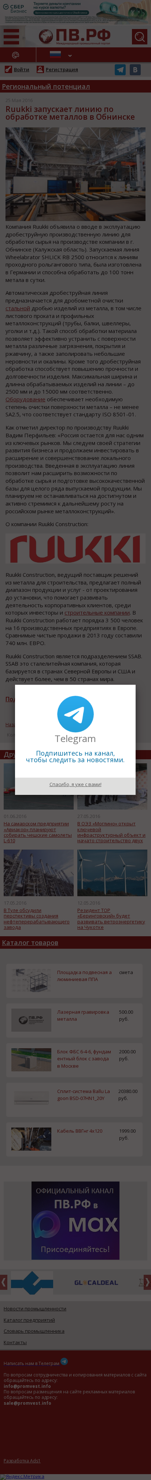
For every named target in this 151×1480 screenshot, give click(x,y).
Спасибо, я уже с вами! (75, 784)
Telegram (75, 738)
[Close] (135, 684)
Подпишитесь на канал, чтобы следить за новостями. (75, 756)
